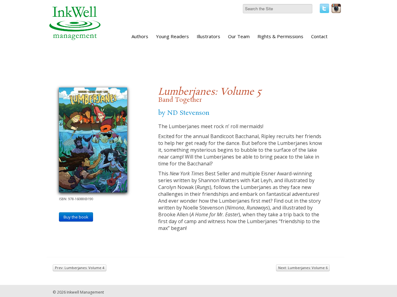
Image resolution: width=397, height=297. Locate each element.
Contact (319, 36)
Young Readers (172, 36)
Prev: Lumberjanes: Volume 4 (79, 267)
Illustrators (208, 36)
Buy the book (76, 217)
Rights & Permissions (280, 36)
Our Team (239, 36)
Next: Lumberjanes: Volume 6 (303, 267)
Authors (140, 36)
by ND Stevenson (183, 113)
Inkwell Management (85, 292)
